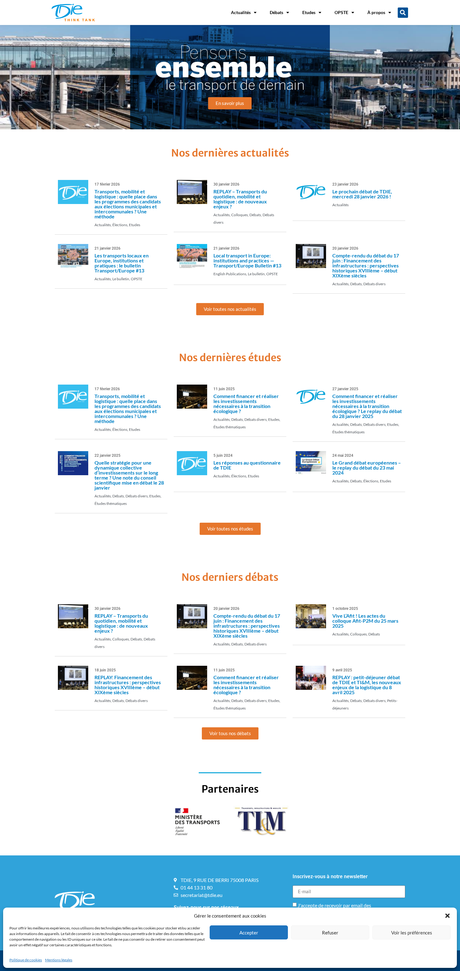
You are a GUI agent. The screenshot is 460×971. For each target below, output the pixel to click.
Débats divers (374, 283)
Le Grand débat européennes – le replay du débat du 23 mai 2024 (366, 468)
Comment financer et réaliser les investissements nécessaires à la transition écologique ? (246, 403)
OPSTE (341, 12)
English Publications (229, 273)
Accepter (248, 932)
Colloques (239, 214)
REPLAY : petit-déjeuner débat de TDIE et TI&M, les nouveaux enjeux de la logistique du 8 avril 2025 (366, 684)
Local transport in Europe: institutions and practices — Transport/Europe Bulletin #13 (247, 260)
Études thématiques (229, 427)
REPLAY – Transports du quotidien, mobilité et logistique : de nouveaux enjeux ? (240, 198)
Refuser (330, 932)
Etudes (308, 12)
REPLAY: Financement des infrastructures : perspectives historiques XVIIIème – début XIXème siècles (128, 684)
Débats (276, 12)
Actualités (241, 12)
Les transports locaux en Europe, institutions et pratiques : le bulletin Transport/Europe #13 (122, 262)
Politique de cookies (25, 960)
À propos (376, 12)
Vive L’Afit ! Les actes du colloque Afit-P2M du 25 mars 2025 (365, 621)
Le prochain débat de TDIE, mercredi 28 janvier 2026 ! (362, 193)
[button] (447, 916)
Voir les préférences (411, 932)
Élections (119, 224)
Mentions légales (58, 960)
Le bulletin (120, 278)
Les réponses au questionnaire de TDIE (247, 465)
